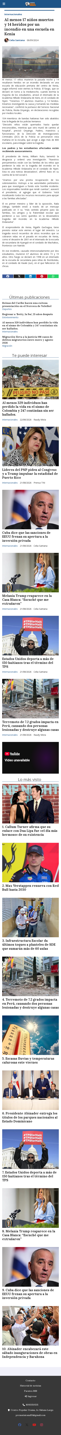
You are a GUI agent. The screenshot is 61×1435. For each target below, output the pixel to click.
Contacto (30, 1380)
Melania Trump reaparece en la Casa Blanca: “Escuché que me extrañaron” (27, 600)
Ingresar (32, 1396)
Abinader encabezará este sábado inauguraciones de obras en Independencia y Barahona (29, 1353)
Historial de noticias (30, 1385)
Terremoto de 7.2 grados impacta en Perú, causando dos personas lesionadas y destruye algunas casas (30, 726)
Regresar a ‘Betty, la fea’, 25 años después (27, 314)
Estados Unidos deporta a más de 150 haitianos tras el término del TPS (28, 663)
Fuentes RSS (30, 1391)
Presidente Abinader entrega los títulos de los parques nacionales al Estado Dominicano (30, 1117)
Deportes (7, 309)
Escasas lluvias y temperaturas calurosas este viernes (28, 1061)
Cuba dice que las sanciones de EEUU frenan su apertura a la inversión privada (26, 537)
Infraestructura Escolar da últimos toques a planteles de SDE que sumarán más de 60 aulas (29, 945)
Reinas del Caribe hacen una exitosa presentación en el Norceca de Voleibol (26, 304)
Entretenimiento (10, 317)
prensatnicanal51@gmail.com (30, 1415)
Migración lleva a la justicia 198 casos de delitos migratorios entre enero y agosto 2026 (27, 339)
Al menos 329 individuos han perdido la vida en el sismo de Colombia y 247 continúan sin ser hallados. (30, 325)
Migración (7, 345)
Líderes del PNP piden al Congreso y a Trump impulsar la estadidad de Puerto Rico (30, 474)
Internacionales (13, 14)
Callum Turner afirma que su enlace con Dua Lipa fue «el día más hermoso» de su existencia (29, 831)
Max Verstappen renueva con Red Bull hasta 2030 (30, 888)
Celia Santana (17, 40)
